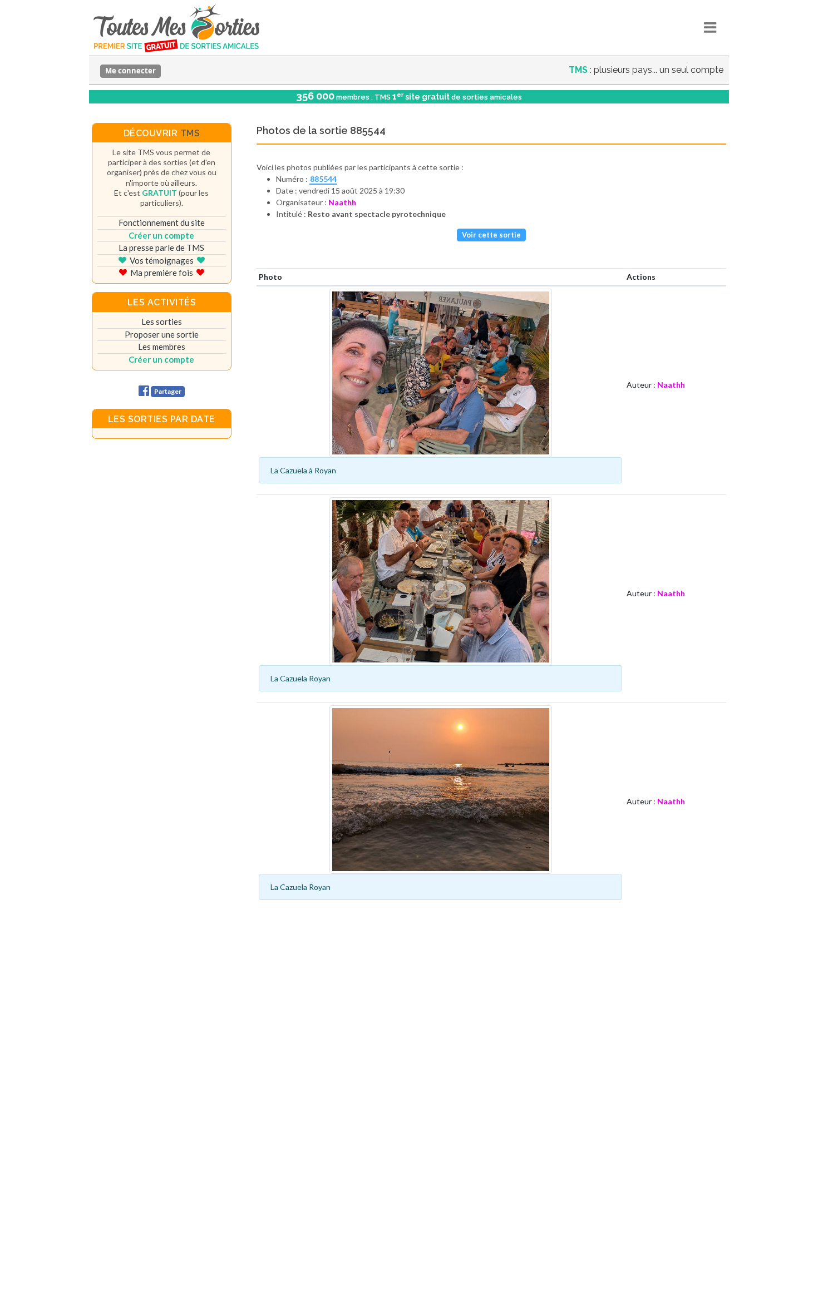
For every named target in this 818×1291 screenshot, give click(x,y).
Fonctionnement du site (162, 222)
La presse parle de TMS (161, 248)
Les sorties (161, 321)
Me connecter (130, 71)
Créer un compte (161, 235)
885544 (323, 179)
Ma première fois (161, 273)
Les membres (161, 347)
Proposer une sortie (162, 334)
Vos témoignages (161, 260)
